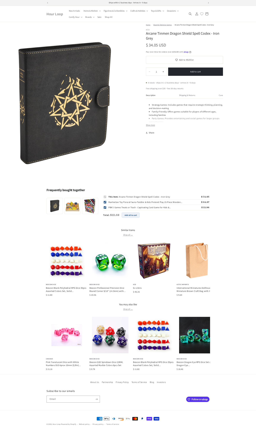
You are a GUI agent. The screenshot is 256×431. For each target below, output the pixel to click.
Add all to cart (131, 215)
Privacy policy (98, 424)
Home (148, 25)
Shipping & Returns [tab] (187, 95)
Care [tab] (221, 95)
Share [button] (151, 132)
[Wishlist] (202, 14)
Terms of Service (139, 382)
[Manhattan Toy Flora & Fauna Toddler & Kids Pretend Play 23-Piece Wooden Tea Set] (72, 206)
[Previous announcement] (47, 3)
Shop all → (128, 234)
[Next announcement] (208, 3)
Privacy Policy (122, 382)
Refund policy (84, 424)
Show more (150, 125)
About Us (94, 382)
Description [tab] (151, 95)
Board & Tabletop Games (162, 25)
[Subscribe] (96, 399)
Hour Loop (57, 424)
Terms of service (112, 424)
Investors (161, 382)
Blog (152, 382)
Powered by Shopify (68, 424)
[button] (92, 11)
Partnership (107, 382)
